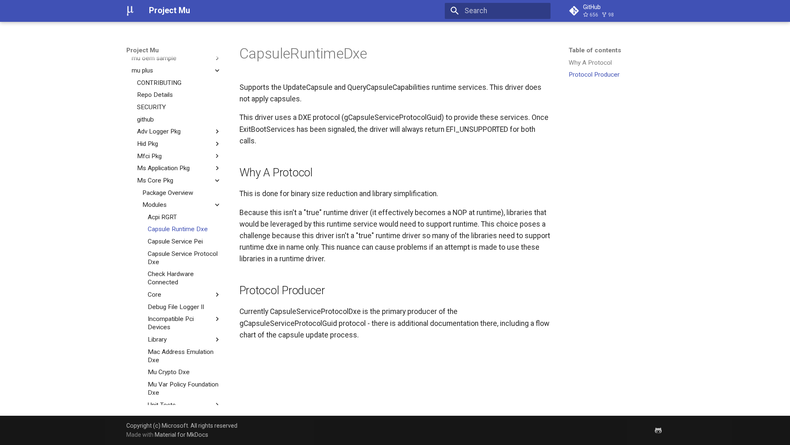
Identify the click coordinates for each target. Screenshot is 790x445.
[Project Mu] (130, 11)
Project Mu (142, 50)
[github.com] (658, 430)
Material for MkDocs (181, 434)
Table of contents (595, 50)
